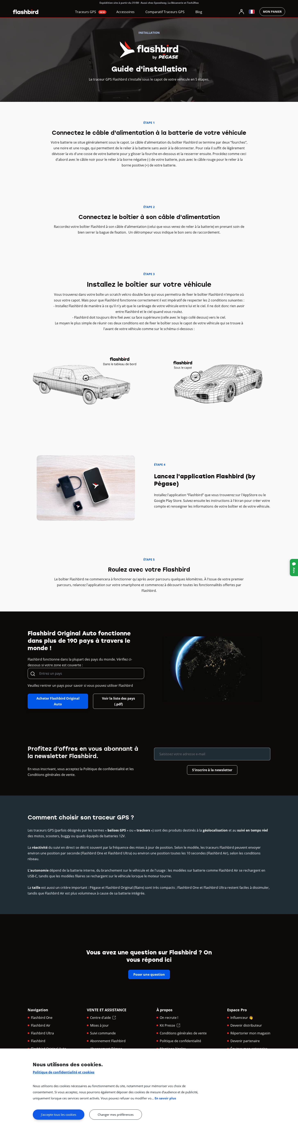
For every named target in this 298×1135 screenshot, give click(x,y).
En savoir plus (165, 1098)
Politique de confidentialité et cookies (63, 1072)
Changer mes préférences (116, 1115)
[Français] (251, 12)
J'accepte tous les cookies (58, 1115)
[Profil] (241, 11)
